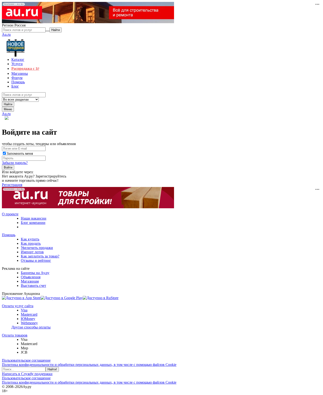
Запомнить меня (20, 153)
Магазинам (30, 281)
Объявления (30, 277)
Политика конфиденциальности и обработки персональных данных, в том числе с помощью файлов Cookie (89, 365)
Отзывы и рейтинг (36, 260)
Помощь (8, 235)
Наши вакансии (33, 218)
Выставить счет (33, 286)
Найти (8, 104)
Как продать (31, 243)
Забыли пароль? (15, 163)
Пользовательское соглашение (26, 360)
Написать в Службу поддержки (27, 374)
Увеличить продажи (37, 248)
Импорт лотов (32, 252)
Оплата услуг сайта (17, 306)
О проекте (10, 214)
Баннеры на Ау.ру (35, 273)
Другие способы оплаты (31, 327)
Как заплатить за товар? (40, 256)
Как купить (30, 239)
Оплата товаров (14, 335)
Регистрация (12, 185)
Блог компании (33, 223)
